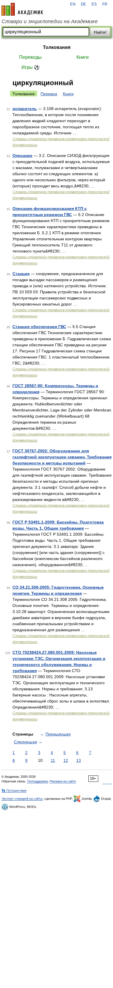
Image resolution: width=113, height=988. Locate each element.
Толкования (56, 47)
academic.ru (22, 9)
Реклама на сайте (63, 781)
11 (53, 760)
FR (104, 4)
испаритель (24, 108)
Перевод (49, 94)
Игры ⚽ (30, 67)
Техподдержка (37, 781)
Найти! (100, 32)
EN (72, 4)
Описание (22, 155)
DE (83, 4)
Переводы (30, 57)
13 (78, 760)
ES (94, 4)
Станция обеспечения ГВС (39, 326)
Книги (82, 57)
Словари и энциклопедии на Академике (49, 21)
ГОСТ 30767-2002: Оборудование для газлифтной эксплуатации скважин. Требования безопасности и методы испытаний (62, 457)
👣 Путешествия (13, 790)
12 (65, 760)
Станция (21, 273)
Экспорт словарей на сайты (22, 798)
